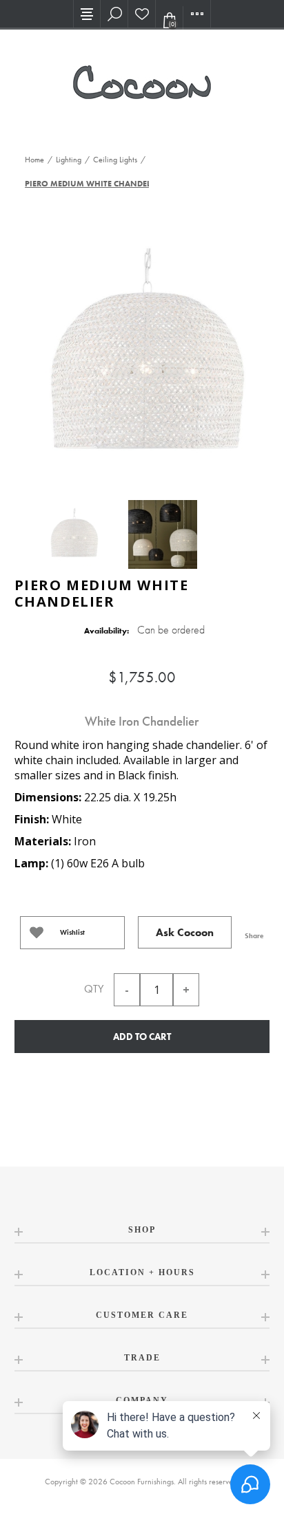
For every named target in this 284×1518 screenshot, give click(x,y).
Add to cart (142, 1036)
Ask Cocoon (185, 932)
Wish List (142, 14)
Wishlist (72, 932)
